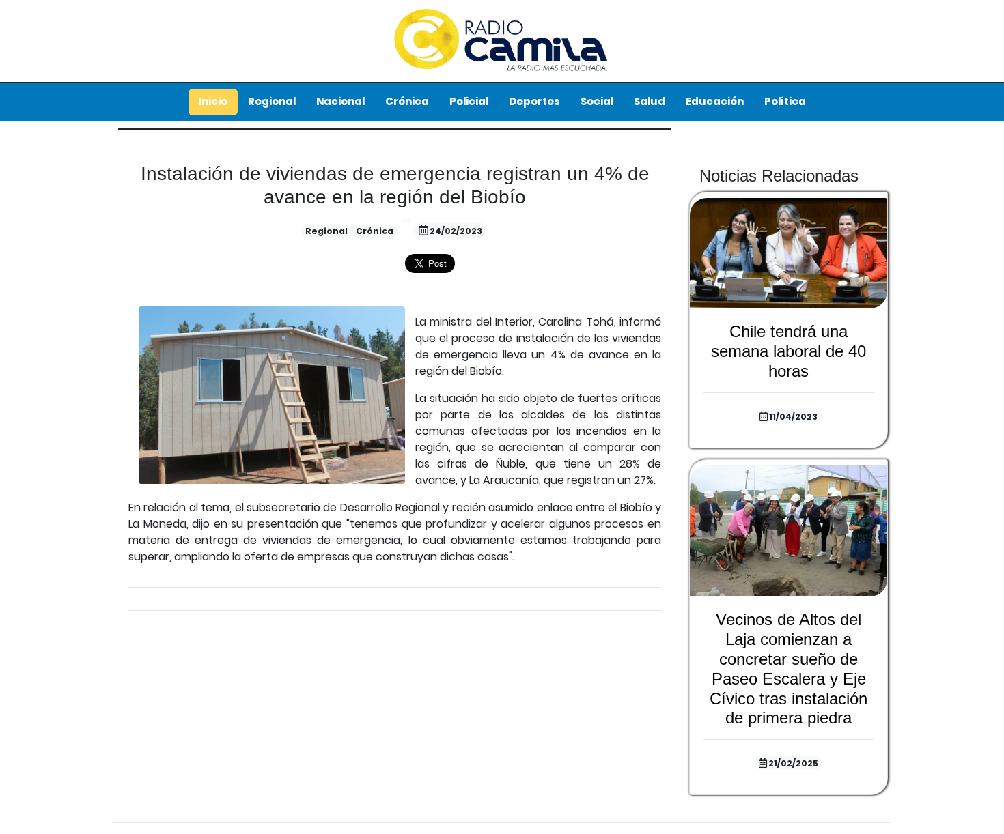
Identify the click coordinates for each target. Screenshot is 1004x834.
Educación (715, 101)
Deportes (534, 101)
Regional (272, 101)
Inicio (213, 101)
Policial (468, 101)
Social (597, 101)
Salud (649, 101)
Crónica (407, 101)
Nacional (340, 101)
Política (785, 101)
